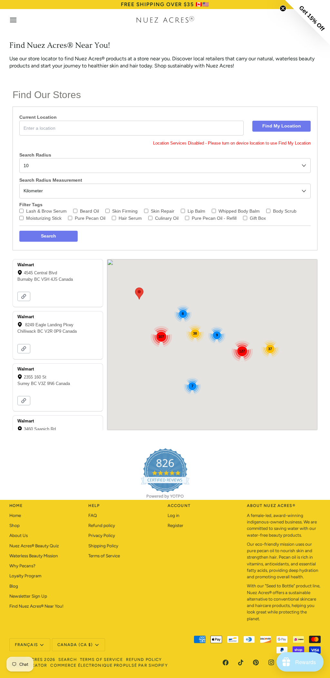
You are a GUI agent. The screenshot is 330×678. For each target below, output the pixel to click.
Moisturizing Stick (44, 218)
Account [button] (179, 505)
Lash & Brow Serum (46, 211)
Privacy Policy (101, 535)
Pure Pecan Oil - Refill (214, 218)
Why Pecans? (22, 565)
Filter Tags (31, 204)
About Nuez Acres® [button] (271, 505)
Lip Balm (196, 211)
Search (48, 235)
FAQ (92, 515)
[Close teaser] (283, 8)
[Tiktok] (240, 662)
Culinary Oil (167, 218)
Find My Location (281, 125)
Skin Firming (125, 211)
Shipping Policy (103, 545)
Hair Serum (130, 218)
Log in (174, 515)
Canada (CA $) (75, 644)
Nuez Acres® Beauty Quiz (34, 545)
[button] (139, 293)
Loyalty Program (25, 575)
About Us (18, 535)
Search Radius (35, 154)
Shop (14, 525)
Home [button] (16, 505)
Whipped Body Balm (239, 211)
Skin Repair (162, 211)
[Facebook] (225, 662)
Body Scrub (284, 211)
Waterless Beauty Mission (33, 555)
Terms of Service (104, 555)
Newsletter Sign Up (28, 596)
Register (175, 525)
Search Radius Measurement (50, 180)
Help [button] (94, 505)
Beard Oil (89, 211)
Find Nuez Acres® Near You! (36, 606)
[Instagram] (271, 662)
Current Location (38, 117)
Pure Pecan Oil (90, 218)
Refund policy (101, 525)
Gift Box (258, 218)
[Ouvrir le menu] (19, 20)
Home (15, 515)
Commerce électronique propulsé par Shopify (109, 665)
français (26, 644)
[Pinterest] (256, 662)
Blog (13, 586)
